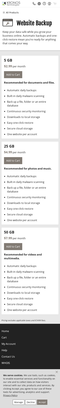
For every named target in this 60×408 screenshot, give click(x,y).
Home (5, 331)
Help (4, 350)
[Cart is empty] (55, 4)
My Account (9, 344)
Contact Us (8, 356)
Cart (4, 337)
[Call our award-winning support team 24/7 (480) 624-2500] (44, 3)
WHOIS (6, 363)
